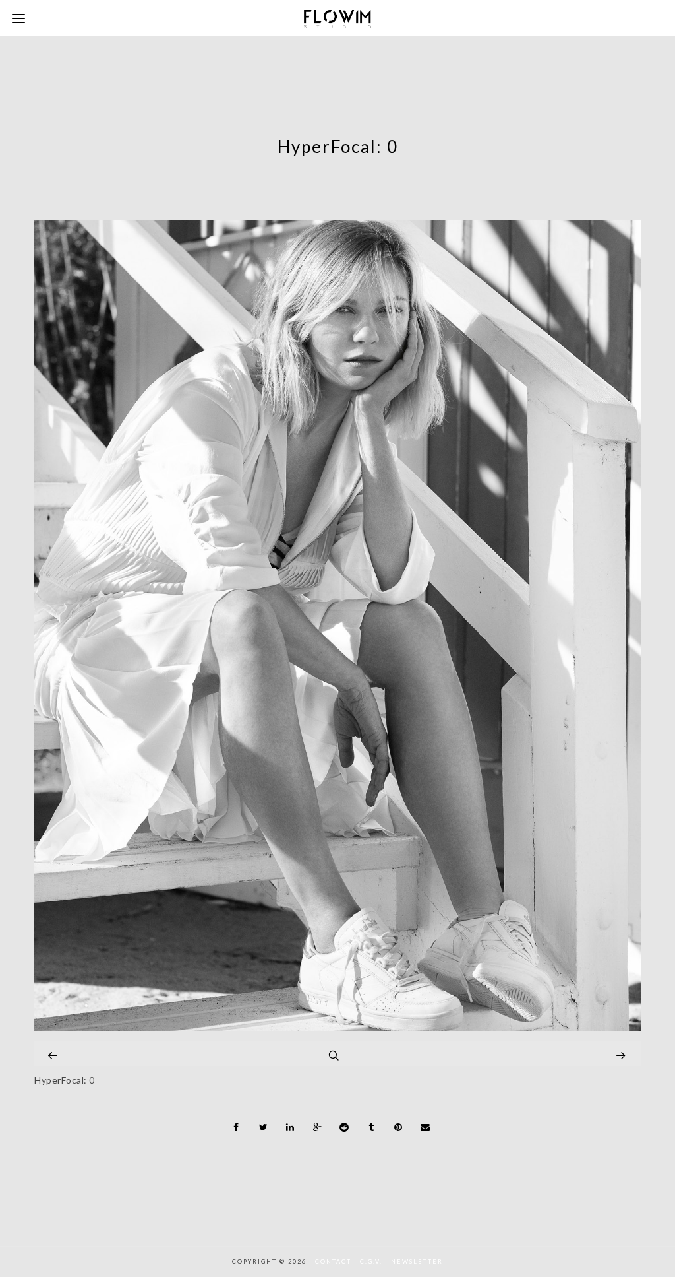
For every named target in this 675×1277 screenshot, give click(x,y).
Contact (333, 1261)
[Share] (236, 1127)
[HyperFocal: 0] (337, 1027)
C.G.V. (371, 1261)
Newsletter (417, 1261)
